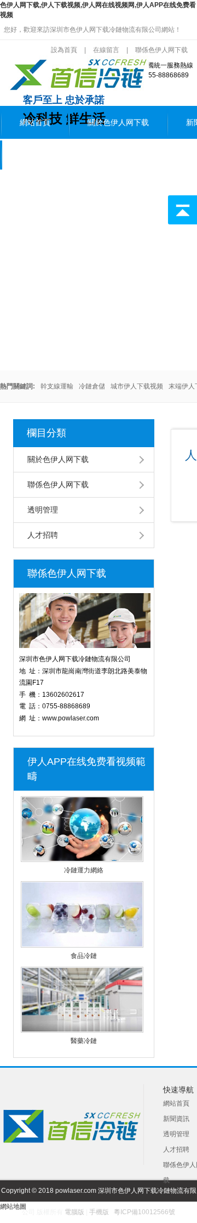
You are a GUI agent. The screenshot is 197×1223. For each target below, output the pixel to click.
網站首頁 (35, 123)
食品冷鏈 (84, 956)
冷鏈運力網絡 (83, 870)
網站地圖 (13, 1206)
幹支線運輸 (56, 386)
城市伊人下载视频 (137, 386)
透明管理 (42, 509)
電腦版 (74, 1212)
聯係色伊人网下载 (50, 154)
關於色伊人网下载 (118, 123)
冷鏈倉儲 (92, 386)
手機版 (99, 1212)
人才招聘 (42, 535)
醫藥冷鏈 (84, 1041)
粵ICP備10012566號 (144, 1212)
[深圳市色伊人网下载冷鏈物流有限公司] (76, 89)
